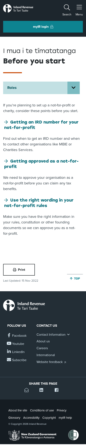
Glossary (14, 418)
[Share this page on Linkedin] (42, 390)
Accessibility (31, 418)
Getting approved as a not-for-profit (41, 164)
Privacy (61, 410)
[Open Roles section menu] (73, 88)
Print (21, 270)
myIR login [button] (41, 27)
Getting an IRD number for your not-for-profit (41, 125)
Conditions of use (42, 410)
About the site (17, 410)
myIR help (65, 418)
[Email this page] (27, 390)
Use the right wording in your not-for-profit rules (38, 203)
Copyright (49, 418)
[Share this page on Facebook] (58, 390)
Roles (12, 87)
